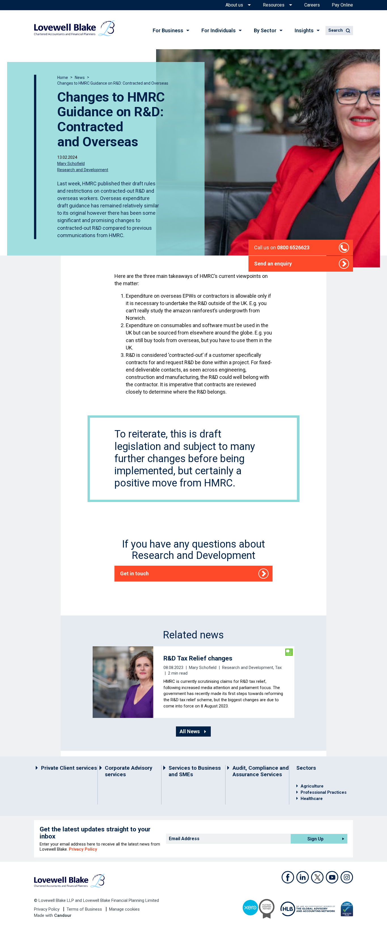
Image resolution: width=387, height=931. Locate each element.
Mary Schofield (71, 163)
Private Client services (69, 768)
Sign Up (315, 839)
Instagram (347, 877)
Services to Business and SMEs (195, 771)
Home (62, 77)
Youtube (332, 877)
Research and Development (82, 169)
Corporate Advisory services (128, 771)
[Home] (74, 28)
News (80, 77)
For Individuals (218, 30)
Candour (62, 915)
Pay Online (342, 5)
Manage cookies (124, 909)
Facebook (288, 877)
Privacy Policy (83, 849)
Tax (278, 667)
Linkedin (302, 877)
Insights (304, 30)
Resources (273, 5)
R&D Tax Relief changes (197, 658)
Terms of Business (85, 909)
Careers (312, 5)
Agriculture (312, 786)
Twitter (317, 877)
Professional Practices (323, 792)
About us (234, 5)
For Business (168, 30)
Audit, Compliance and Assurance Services (261, 771)
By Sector (265, 30)
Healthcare (312, 798)
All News (190, 731)
